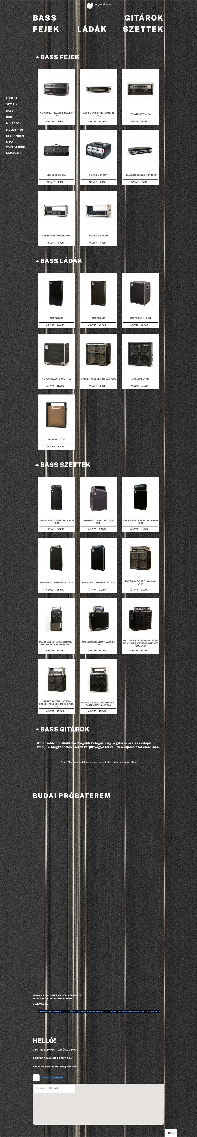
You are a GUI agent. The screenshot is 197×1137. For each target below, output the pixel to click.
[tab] (98, 57)
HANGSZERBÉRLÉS (52, 1077)
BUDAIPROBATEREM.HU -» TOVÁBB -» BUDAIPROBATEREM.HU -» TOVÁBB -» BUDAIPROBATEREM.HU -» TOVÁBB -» (98, 1011)
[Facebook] (36, 1077)
